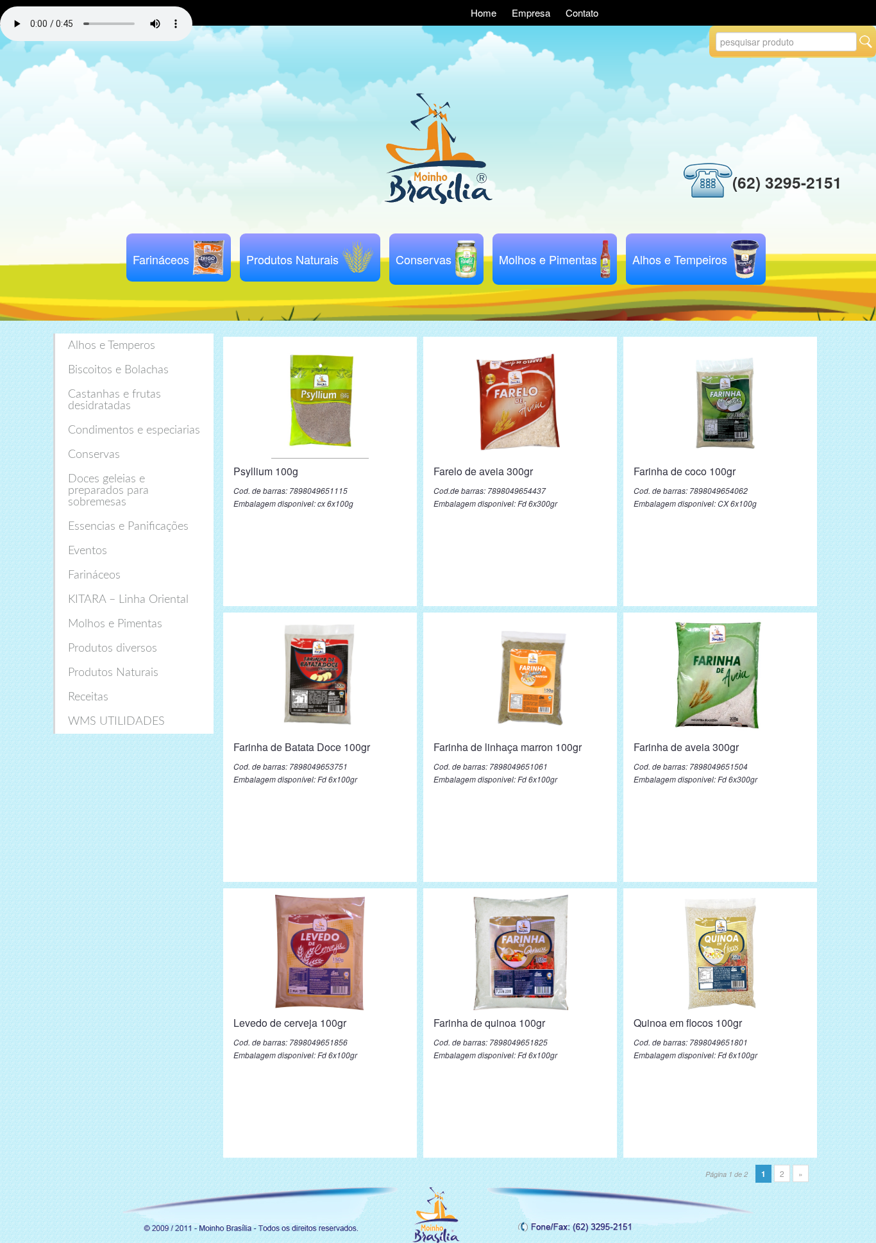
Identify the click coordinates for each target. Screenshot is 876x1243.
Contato (582, 12)
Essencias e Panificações (128, 526)
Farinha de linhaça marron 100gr (508, 747)
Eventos (87, 551)
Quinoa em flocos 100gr (688, 1022)
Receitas (88, 697)
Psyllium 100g (265, 471)
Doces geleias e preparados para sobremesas (108, 490)
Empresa (532, 12)
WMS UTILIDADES (116, 721)
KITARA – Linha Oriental (128, 599)
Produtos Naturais (292, 259)
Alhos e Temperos (111, 345)
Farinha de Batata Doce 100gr (301, 747)
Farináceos (161, 259)
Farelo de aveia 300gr (483, 471)
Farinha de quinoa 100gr (489, 1022)
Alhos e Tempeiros (679, 259)
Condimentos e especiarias (134, 430)
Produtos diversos (112, 648)
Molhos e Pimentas (548, 259)
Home (485, 12)
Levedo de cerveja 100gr (289, 1022)
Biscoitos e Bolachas (118, 370)
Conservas (423, 259)
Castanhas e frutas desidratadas (114, 400)
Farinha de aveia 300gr (686, 747)
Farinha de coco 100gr (685, 471)
